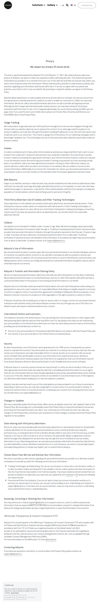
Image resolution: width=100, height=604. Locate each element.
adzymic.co (60, 240)
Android (69, 475)
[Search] (67, 5)
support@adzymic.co (38, 502)
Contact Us (87, 5)
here (11, 112)
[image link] (8, 5)
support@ (51, 240)
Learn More (15, 592)
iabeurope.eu (50, 539)
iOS (76, 475)
